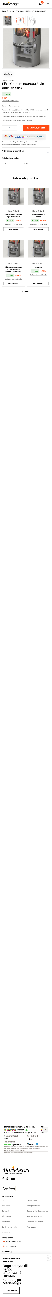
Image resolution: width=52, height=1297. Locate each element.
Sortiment (10, 11)
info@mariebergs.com (14, 1242)
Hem (4, 11)
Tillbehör (11, 80)
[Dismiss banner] (48, 1258)
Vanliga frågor (32, 1200)
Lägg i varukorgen (36, 128)
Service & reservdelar (9, 1227)
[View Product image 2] (20, 21)
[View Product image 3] (32, 21)
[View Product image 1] (7, 21)
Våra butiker (6, 1206)
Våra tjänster (6, 1216)
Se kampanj (11, 1290)
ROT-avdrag (6, 1232)
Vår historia (6, 1222)
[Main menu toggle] (48, 4)
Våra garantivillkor (33, 1206)
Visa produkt (13, 229)
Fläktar (4, 80)
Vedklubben (31, 1227)
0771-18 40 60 (11, 1246)
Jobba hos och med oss (35, 1222)
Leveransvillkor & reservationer (38, 1211)
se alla (25, 292)
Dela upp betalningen (34, 1216)
